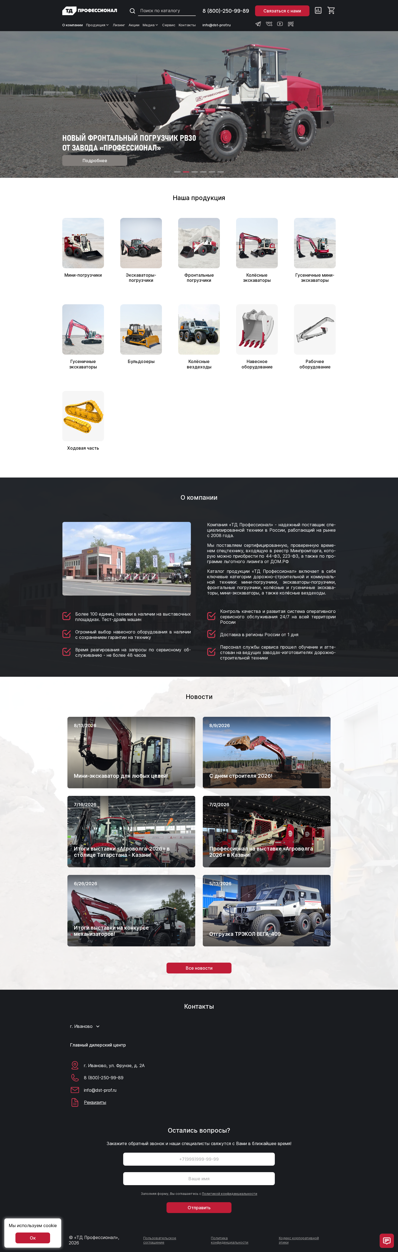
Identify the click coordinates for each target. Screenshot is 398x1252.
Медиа (149, 25)
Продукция (95, 25)
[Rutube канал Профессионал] (291, 24)
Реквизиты (95, 1102)
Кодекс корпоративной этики (299, 1240)
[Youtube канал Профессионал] (280, 24)
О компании (72, 25)
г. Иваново (81, 1026)
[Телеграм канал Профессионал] (258, 24)
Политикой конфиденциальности (229, 1194)
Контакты (187, 25)
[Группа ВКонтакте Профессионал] (269, 24)
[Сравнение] (318, 11)
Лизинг (119, 25)
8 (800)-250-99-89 (226, 11)
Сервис (168, 25)
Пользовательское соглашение (159, 1240)
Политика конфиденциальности (229, 1240)
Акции (134, 25)
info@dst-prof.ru (217, 25)
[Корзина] (331, 11)
